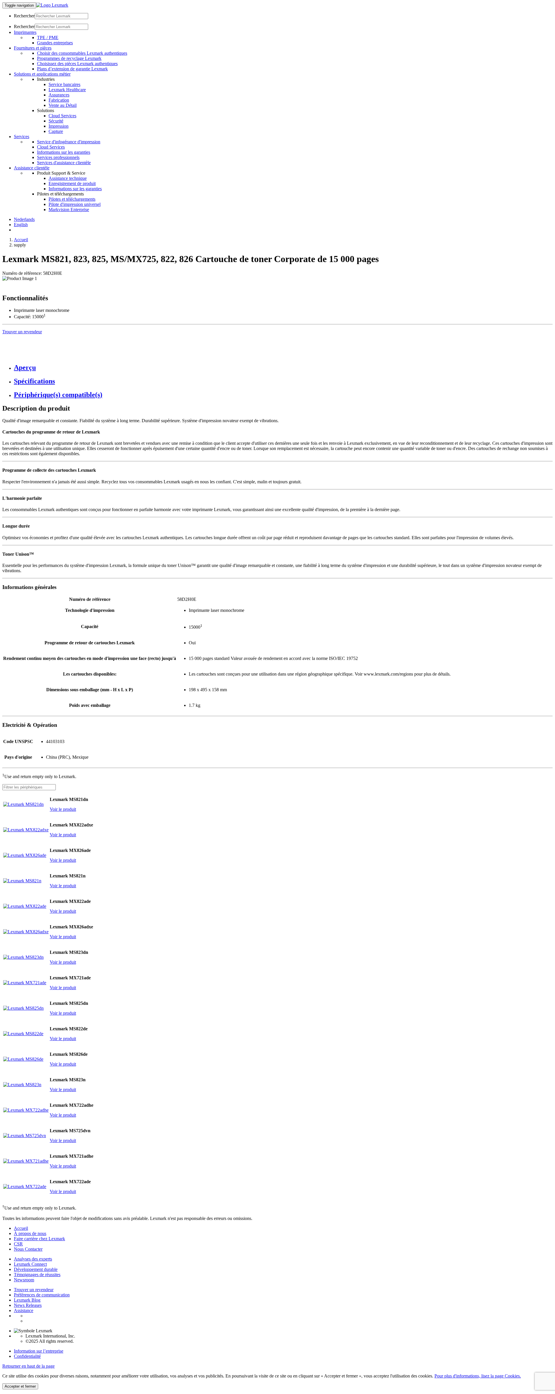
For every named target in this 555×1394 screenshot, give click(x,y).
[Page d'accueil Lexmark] (52, 5)
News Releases (28, 1305)
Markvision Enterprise (69, 209)
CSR (18, 1243)
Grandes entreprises (55, 42)
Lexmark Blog (27, 1300)
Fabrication (59, 100)
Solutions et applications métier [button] (42, 74)
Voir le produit (63, 809)
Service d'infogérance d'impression (68, 141)
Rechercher (24, 15)
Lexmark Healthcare (67, 89)
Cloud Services (62, 115)
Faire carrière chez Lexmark (39, 1238)
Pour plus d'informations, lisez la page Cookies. (477, 1375)
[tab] (283, 368)
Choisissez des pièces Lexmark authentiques (77, 63)
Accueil (21, 239)
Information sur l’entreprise (38, 1351)
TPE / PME (47, 37)
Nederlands (24, 219)
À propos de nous (30, 1233)
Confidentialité (27, 1356)
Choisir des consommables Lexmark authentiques (82, 53)
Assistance (23, 1310)
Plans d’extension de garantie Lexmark (72, 68)
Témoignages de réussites (37, 1274)
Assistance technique (68, 178)
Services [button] (21, 136)
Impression (59, 126)
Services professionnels (58, 157)
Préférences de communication (42, 1294)
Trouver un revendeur (33, 1289)
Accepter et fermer (20, 1386)
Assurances (59, 94)
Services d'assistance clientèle (64, 162)
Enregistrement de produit (72, 183)
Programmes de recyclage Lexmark (69, 58)
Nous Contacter (28, 1249)
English (21, 224)
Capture (56, 131)
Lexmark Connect (30, 1264)
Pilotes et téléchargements (72, 199)
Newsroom (24, 1279)
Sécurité (56, 120)
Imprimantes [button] (25, 32)
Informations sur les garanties (63, 152)
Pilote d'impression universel (75, 204)
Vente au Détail (63, 105)
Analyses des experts (33, 1258)
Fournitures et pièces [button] (32, 47)
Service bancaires (64, 84)
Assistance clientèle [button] (31, 167)
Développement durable (36, 1269)
